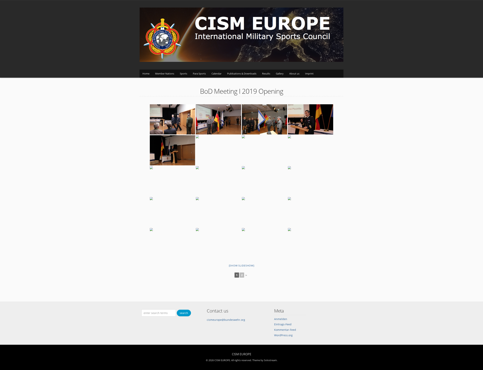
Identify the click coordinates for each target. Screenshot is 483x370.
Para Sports (199, 73)
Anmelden (280, 319)
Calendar (217, 73)
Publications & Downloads (241, 73)
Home (145, 73)
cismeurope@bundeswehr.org (226, 320)
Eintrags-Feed (282, 324)
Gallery (280, 73)
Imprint (309, 73)
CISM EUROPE (241, 354)
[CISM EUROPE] (241, 61)
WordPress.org (283, 335)
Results (266, 73)
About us (294, 73)
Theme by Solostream (264, 360)
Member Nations (164, 73)
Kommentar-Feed (285, 330)
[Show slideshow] (241, 265)
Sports (183, 73)
